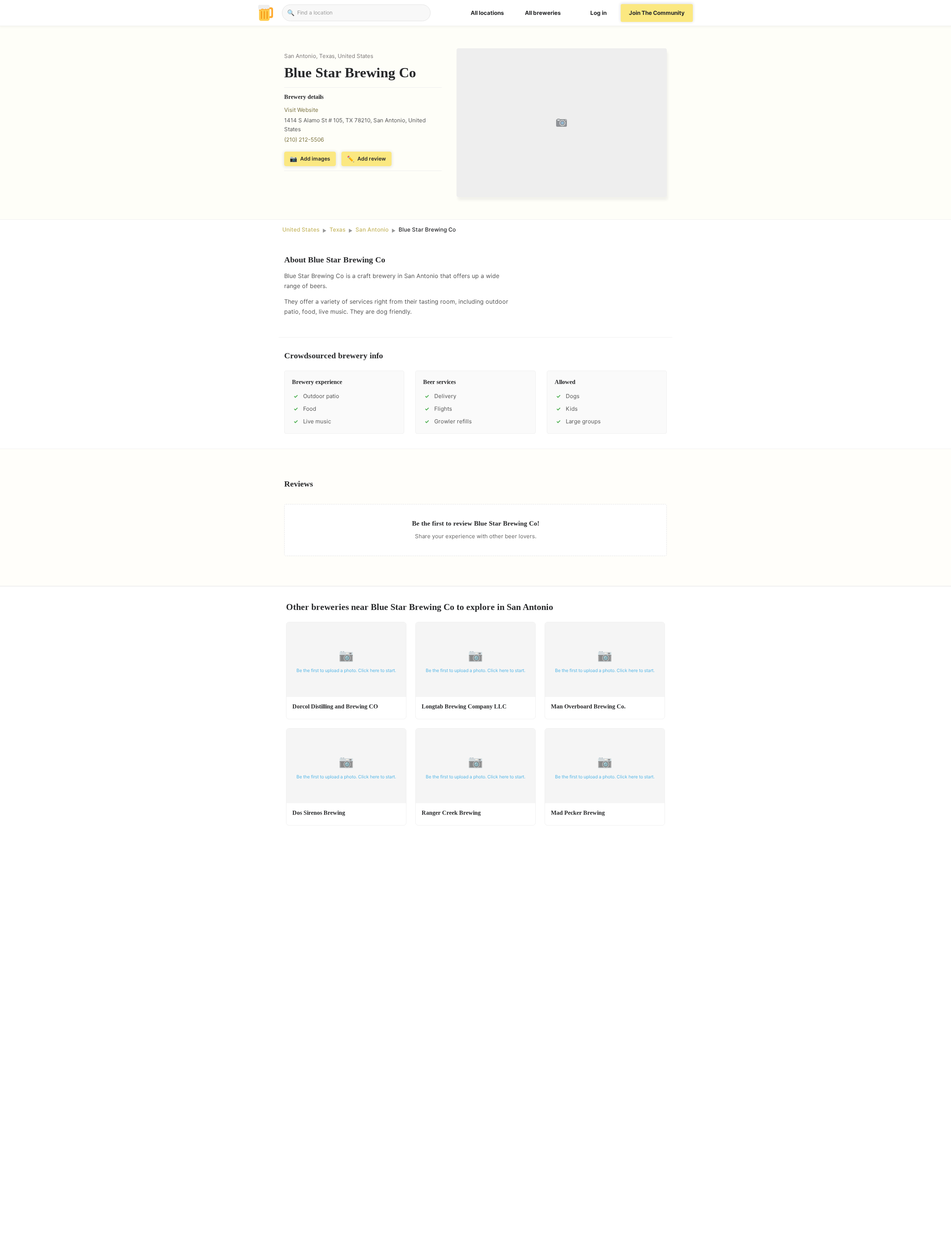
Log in (598, 12)
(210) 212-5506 (304, 139)
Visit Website (301, 109)
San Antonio (372, 229)
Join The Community (657, 12)
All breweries (543, 12)
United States (300, 229)
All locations (487, 12)
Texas (337, 229)
